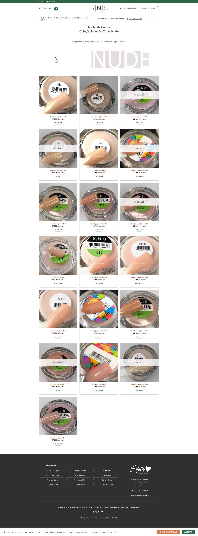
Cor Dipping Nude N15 (58, 277)
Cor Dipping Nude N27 (58, 438)
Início (42, 17)
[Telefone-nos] (56, 2)
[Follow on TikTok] (52, 2)
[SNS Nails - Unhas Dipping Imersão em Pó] (99, 9)
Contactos (107, 471)
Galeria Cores (107, 480)
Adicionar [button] (58, 123)
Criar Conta (132, 9)
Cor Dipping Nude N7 (58, 170)
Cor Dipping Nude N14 (139, 224)
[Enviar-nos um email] (54, 2)
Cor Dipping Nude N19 (58, 331)
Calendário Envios (106, 485)
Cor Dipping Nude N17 (99, 277)
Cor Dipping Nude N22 (58, 384)
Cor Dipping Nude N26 (139, 384)
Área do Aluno (53, 485)
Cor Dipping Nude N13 (99, 224)
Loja (122, 9)
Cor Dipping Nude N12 (58, 224)
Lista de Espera (79, 475)
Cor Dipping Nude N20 (99, 331)
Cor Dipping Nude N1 (58, 117)
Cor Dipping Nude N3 (99, 117)
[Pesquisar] (56, 9)
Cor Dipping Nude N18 (139, 277)
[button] (150, 9)
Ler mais (139, 123)
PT (40, 2)
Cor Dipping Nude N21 (139, 331)
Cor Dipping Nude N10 (139, 170)
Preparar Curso (52, 480)
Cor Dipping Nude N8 (99, 170)
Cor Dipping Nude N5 (139, 117)
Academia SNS (80, 485)
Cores (86, 17)
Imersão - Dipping (70, 17)
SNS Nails (53, 17)
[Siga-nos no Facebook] (47, 2)
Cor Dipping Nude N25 (99, 384)
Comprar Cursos (80, 471)
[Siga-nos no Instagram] (49, 2)
